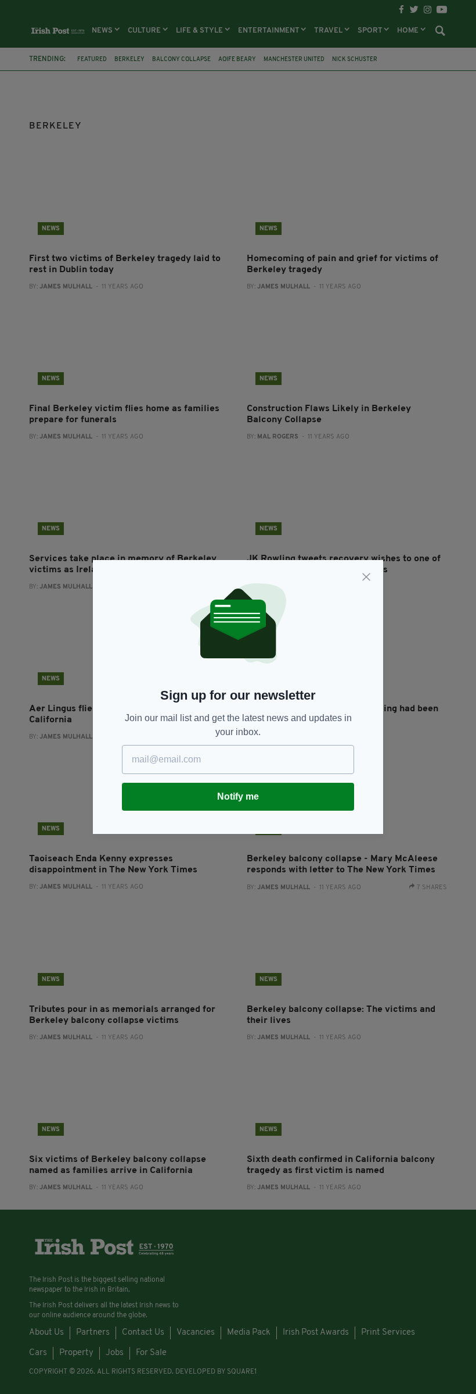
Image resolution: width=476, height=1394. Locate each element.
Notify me (238, 796)
